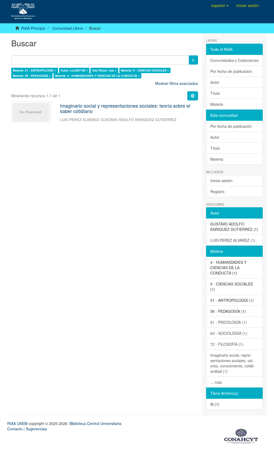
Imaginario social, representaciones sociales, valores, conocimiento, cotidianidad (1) (232, 363)
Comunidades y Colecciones (234, 60)
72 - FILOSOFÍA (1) (226, 344)
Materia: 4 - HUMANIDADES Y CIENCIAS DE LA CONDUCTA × (97, 76)
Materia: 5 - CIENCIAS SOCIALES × (145, 70)
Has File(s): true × (104, 70)
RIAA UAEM (18, 423)
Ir (193, 60)
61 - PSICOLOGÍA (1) (228, 322)
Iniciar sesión (221, 180)
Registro (217, 191)
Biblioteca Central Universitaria (95, 423)
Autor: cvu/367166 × (74, 70)
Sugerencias (36, 428)
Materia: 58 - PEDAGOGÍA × (32, 76)
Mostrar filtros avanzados (176, 83)
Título (215, 93)
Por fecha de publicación (231, 71)
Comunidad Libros (67, 28)
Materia (216, 104)
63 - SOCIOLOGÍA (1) (228, 333)
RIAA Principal (33, 28)
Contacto (14, 428)
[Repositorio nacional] (243, 435)
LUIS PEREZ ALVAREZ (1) (232, 240)
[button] (220, 5)
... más (216, 382)
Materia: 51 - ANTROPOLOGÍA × (34, 70)
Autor (214, 82)
